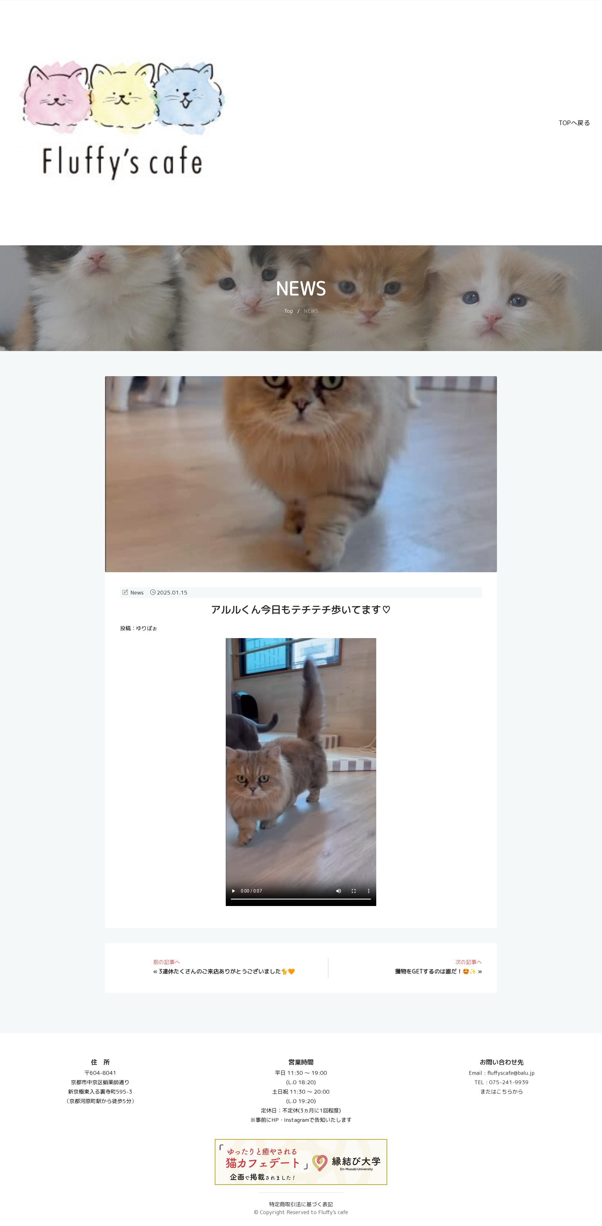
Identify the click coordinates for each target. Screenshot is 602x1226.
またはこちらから (501, 1091)
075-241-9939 (501, 1082)
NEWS (311, 310)
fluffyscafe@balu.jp (502, 1072)
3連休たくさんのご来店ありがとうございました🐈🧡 (227, 971)
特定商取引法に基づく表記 (301, 1204)
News (137, 592)
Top (288, 310)
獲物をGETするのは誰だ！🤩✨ (435, 971)
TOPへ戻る (574, 122)
